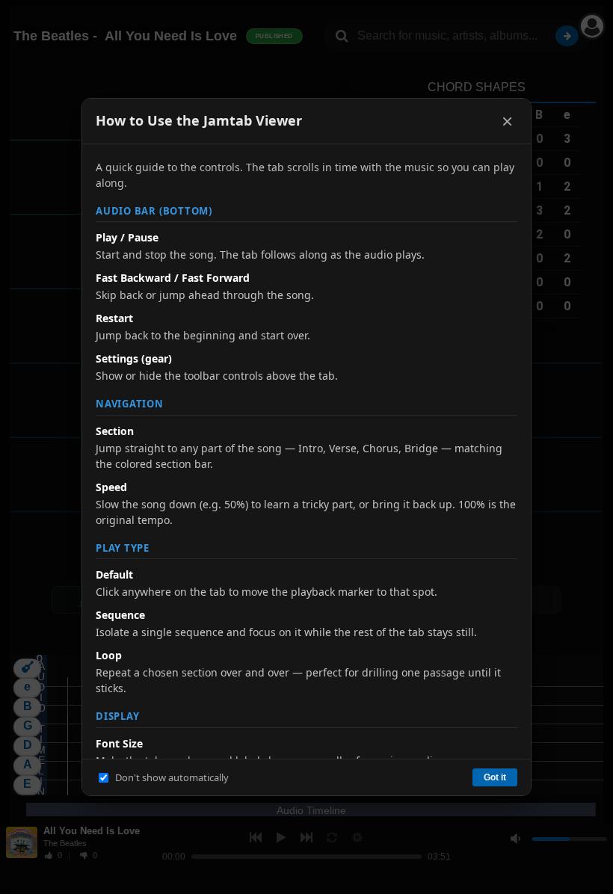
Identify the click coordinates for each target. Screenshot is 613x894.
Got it (495, 777)
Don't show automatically (172, 777)
